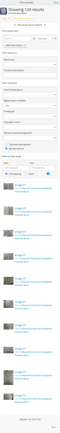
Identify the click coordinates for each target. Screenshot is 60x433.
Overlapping (14, 173)
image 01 (20, 185)
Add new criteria (14, 45)
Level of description (13, 89)
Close (56, 2)
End (32, 163)
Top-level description (14, 70)
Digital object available (15, 100)
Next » (54, 427)
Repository (9, 59)
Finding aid (9, 111)
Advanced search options (30, 24)
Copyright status (12, 122)
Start (6, 163)
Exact (31, 173)
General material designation (18, 132)
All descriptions (16, 148)
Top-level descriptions (19, 144)
